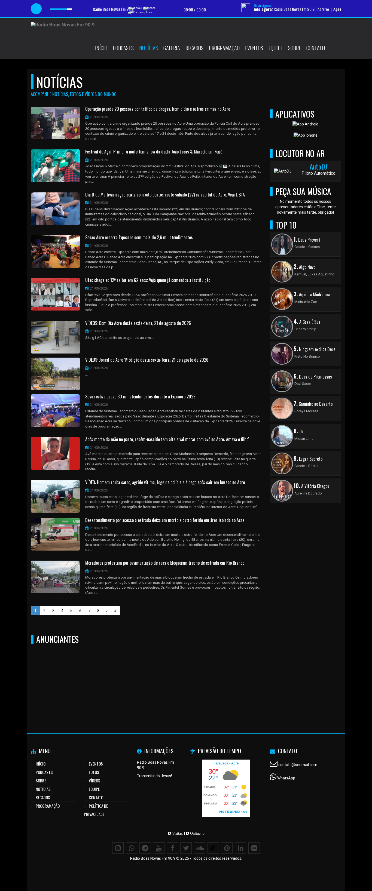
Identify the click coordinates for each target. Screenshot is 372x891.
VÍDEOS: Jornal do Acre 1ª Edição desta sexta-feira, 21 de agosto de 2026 (146, 360)
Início (101, 48)
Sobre (294, 48)
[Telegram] (145, 848)
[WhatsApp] (131, 848)
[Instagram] (118, 848)
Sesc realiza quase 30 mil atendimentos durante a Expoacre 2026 (140, 396)
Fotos (94, 772)
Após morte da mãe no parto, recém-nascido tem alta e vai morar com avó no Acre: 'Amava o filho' (167, 439)
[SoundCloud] (199, 848)
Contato (315, 48)
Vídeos (94, 781)
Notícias (148, 48)
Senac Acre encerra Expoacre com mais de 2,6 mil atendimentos (139, 237)
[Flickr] (254, 848)
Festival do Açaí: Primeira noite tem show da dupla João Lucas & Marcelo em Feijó (153, 151)
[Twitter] (186, 848)
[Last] (115, 610)
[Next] (107, 610)
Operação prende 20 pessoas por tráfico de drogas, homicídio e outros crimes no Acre (157, 109)
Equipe (276, 48)
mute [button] (47, 9)
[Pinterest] (227, 848)
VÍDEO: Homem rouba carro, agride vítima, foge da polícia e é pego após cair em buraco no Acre (165, 482)
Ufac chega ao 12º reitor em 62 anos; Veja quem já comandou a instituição (147, 280)
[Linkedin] (240, 848)
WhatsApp (286, 778)
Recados (194, 48)
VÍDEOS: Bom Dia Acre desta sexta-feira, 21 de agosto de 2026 (138, 323)
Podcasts (123, 48)
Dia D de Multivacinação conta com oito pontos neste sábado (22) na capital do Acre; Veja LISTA (165, 194)
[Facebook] (172, 848)
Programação (224, 48)
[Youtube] (158, 848)
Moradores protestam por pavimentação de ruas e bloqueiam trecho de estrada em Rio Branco (164, 563)
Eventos (254, 48)
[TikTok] (213, 848)
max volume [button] (76, 9)
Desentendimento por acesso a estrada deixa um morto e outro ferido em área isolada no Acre (164, 520)
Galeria (171, 48)
